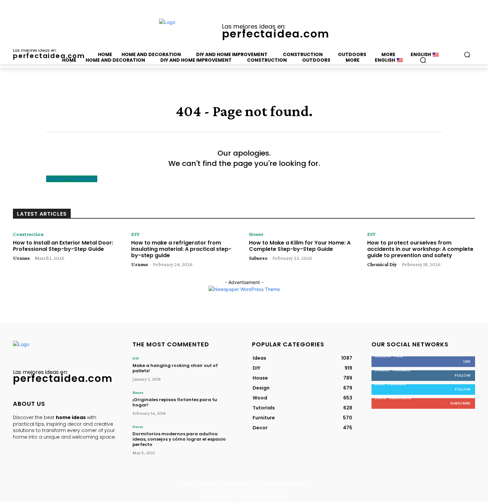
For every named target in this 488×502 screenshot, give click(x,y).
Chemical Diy (382, 264)
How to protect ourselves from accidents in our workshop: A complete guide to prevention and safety (420, 249)
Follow (462, 375)
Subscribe (460, 403)
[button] (423, 60)
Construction (28, 234)
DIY (135, 234)
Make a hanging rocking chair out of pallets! (175, 368)
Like (466, 361)
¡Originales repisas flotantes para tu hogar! (174, 402)
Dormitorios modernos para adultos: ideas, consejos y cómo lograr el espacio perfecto (179, 439)
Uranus (21, 258)
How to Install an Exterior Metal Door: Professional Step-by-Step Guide (63, 246)
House (256, 234)
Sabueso (258, 258)
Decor (137, 427)
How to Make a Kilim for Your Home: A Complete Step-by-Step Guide (300, 246)
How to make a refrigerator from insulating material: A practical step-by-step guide (181, 249)
